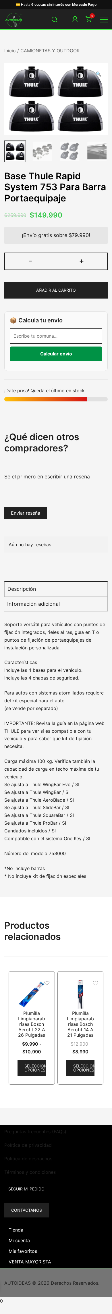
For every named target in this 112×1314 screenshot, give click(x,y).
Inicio (10, 50)
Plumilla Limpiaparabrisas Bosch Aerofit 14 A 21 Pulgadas (80, 1024)
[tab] (56, 588)
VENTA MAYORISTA (30, 1262)
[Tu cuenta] (75, 19)
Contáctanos (26, 1210)
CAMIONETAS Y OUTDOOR (50, 50)
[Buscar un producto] (54, 19)
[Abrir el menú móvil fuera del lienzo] (104, 19)
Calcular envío (56, 354)
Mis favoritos (23, 1251)
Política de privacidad (28, 1145)
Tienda (16, 1230)
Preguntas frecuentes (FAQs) (35, 1131)
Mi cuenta (19, 1240)
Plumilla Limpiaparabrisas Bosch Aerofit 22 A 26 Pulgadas (31, 1024)
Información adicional (33, 604)
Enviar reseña (25, 513)
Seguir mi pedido (26, 1188)
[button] (98, 74)
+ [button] (81, 261)
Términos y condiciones (30, 1172)
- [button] (30, 261)
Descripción (21, 589)
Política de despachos (28, 1158)
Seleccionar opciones (35, 1067)
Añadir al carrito (56, 290)
